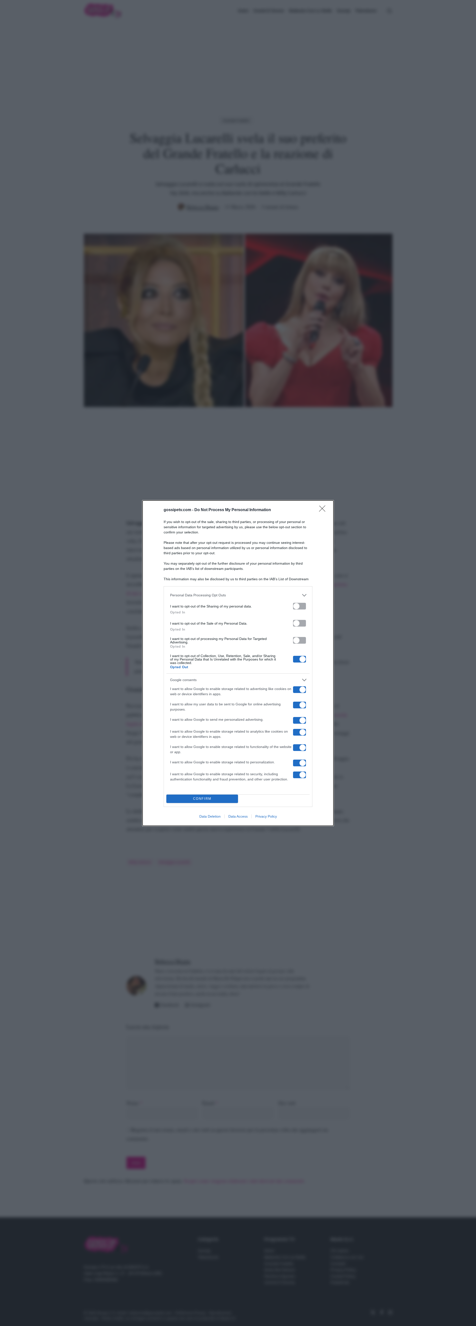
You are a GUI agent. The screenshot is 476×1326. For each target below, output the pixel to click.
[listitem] (238, 595)
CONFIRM (202, 799)
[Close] (323, 510)
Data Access (238, 816)
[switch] (299, 606)
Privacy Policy (266, 816)
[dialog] (238, 663)
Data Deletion (210, 816)
